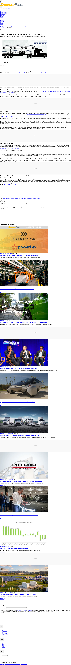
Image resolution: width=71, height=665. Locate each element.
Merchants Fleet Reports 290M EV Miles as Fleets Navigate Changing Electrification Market (23, 322)
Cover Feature (4, 0)
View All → (2, 599)
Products (15, 26)
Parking (20, 198)
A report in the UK (3, 93)
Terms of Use (7, 664)
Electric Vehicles (2, 14)
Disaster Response (3, 12)
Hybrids (10, 0)
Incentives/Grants (5, 633)
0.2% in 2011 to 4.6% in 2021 (20, 72)
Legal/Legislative (3, 19)
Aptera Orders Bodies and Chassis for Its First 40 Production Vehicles (17, 402)
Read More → (2, 259)
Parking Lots (17, 198)
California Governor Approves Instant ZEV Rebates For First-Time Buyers (19, 515)
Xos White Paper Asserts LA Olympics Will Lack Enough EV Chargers (18, 594)
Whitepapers (21, 26)
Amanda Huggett (9, 253)
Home (1, 31)
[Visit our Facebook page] (0, 603)
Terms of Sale (11, 664)
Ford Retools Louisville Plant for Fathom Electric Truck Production (17, 289)
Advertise (1, 27)
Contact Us (5, 27)
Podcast (17, 26)
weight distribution (27, 198)
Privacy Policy (2, 664)
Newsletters (2, 2)
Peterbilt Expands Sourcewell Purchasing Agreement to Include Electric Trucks (20, 435)
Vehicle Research (3, 25)
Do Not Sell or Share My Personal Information (20, 664)
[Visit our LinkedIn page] (1, 603)
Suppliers (1, 23)
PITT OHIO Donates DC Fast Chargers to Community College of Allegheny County (21, 481)
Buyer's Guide (25, 26)
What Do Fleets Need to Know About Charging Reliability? (9, 148)
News (1, 26)
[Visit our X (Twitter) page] (2, 603)
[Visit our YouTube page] (3, 603)
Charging (1, 10)
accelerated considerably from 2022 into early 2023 (38, 72)
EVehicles (7, 0)
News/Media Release (10, 399)
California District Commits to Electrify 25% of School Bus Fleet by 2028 (18, 368)
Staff (7, 286)
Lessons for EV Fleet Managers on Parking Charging (12, 184)
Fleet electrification (5, 198)
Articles (3, 26)
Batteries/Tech (2, 9)
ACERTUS (20, 183)
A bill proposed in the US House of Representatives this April (36, 114)
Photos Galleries (11, 26)
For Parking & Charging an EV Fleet (8, 116)
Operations (2, 21)
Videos (8, 26)
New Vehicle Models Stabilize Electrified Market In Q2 (14, 548)
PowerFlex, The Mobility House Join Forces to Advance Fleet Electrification (19, 255)
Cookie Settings (9, 27)
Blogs (6, 26)
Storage (23, 198)
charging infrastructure (11, 198)
